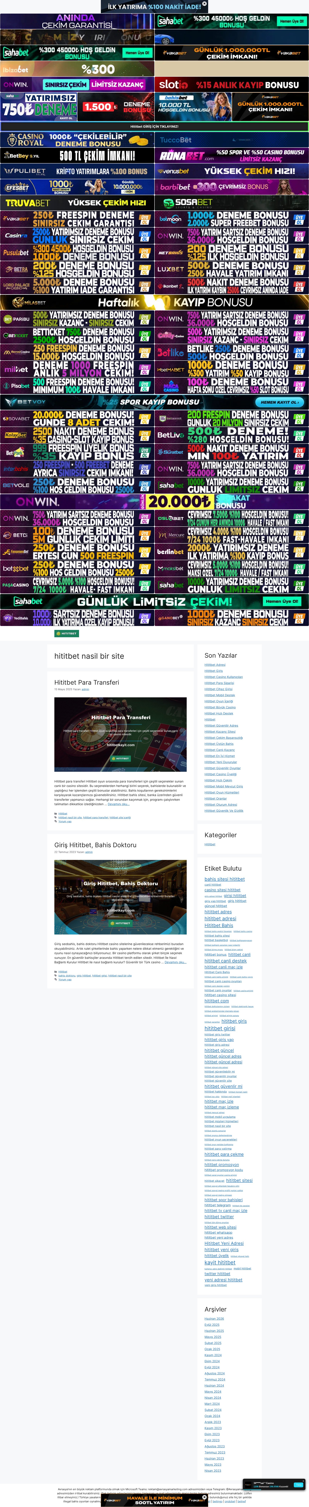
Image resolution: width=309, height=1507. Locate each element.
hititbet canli (239, 954)
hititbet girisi (99, 975)
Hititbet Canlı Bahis (217, 972)
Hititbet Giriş (214, 671)
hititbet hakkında (216, 1091)
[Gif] (154, 302)
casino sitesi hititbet (223, 889)
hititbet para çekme (224, 1154)
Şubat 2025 (213, 1343)
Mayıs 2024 (213, 1391)
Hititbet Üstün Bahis (219, 744)
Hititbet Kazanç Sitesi (220, 731)
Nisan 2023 (213, 1470)
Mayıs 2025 (213, 1337)
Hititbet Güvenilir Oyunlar (223, 768)
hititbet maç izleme (222, 1107)
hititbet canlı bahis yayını (241, 977)
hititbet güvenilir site (218, 1080)
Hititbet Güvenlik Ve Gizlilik (224, 811)
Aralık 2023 (213, 1422)
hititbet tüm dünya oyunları (217, 1222)
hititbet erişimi (211, 1015)
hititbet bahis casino (243, 931)
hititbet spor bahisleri (224, 1199)
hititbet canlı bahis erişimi (216, 977)
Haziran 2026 (214, 1318)
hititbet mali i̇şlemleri (230, 1096)
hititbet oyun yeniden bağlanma (219, 1144)
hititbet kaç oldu (212, 1096)
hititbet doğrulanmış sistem (217, 1006)
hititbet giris (234, 1021)
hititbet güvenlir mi (223, 1086)
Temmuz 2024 (215, 1379)
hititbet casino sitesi (220, 995)
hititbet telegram (218, 1205)
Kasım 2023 (213, 1428)
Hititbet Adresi (215, 665)
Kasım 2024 (213, 1355)
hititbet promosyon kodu (224, 1170)
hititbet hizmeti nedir (238, 1092)
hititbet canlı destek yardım (217, 986)
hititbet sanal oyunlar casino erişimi (221, 1175)
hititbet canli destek (226, 960)
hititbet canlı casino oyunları (223, 981)
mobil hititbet (242, 1268)
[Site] (77, 219)
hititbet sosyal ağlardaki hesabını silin (222, 1186)
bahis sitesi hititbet (225, 879)
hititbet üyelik (217, 1255)
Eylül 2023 (212, 1440)
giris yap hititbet (215, 901)
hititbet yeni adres (219, 1238)
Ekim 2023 (212, 1434)
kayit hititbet (220, 1262)
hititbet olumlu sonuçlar (215, 1131)
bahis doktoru (66, 975)
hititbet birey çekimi (234, 949)
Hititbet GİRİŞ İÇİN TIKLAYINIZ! (154, 126)
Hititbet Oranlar (216, 798)
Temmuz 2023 (215, 1452)
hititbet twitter (219, 1216)
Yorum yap (65, 821)
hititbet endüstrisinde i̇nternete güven (222, 1011)
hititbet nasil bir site (70, 817)
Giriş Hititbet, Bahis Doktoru (95, 845)
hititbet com (217, 1000)
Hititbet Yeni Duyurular (221, 762)
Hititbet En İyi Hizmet (220, 756)
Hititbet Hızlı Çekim (218, 780)
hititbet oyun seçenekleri (221, 1139)
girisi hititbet (235, 895)
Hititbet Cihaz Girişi (218, 689)
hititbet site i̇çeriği (120, 817)
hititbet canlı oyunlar (218, 990)
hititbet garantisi (212, 1022)
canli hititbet (213, 884)
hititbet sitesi (239, 1180)
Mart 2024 (212, 1404)
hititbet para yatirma (218, 1148)
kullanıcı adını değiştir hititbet (218, 1269)
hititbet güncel (219, 1050)
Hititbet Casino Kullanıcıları (224, 677)
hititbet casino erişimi (243, 991)
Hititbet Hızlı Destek (219, 713)
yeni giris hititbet (216, 1285)
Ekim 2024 (212, 1361)
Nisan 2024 (213, 1398)
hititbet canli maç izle (224, 967)
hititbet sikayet (214, 1181)
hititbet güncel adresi (223, 1062)
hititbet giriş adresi (217, 1044)
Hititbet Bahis (219, 925)
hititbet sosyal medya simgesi (218, 1195)
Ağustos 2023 (215, 1446)
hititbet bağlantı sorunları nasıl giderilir (222, 945)
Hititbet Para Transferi (86, 682)
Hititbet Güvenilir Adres (221, 725)
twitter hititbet (217, 1273)
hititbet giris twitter (217, 1034)
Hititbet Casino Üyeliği (221, 774)
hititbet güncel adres (223, 1056)
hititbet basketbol (216, 940)
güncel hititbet (216, 906)
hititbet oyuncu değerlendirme (218, 1135)
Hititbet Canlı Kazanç (220, 750)
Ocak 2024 (212, 1416)
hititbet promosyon (222, 1164)
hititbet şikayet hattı (240, 1256)
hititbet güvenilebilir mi (220, 1071)
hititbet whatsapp (218, 1232)
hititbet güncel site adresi (216, 1067)
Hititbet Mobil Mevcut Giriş (224, 786)
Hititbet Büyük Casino (220, 707)
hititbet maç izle (219, 1101)
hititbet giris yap (219, 1039)
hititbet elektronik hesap (242, 1006)
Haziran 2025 (214, 1331)
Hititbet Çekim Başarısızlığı (224, 738)
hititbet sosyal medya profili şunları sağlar (224, 1190)
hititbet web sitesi (220, 1227)
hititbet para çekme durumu (217, 1160)
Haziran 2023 (214, 1458)
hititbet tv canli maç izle (226, 1210)
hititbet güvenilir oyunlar (221, 1076)
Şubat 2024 (213, 1410)
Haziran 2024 (214, 1385)
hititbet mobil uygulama (220, 1117)
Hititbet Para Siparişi (219, 683)
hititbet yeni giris (222, 1249)
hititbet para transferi (95, 817)
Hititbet (62, 813)
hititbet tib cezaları (241, 1206)
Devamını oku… (119, 804)
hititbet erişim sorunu (229, 1015)
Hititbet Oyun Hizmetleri (222, 792)
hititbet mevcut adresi (215, 1112)
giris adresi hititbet (213, 896)
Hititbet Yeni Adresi (224, 1243)
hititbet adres (218, 911)
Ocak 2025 (212, 1349)
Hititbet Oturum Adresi (221, 804)
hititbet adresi (220, 918)
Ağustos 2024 (215, 1373)
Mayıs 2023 (213, 1464)
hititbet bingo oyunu (214, 949)
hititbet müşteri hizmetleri (221, 1121)
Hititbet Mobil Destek (220, 695)
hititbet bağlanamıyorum (241, 940)
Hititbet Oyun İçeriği (219, 701)
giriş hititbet (84, 975)
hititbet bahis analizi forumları (218, 931)
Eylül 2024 (212, 1367)
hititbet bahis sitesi (217, 935)
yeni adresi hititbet (223, 1279)
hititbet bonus (216, 955)
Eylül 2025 (212, 1325)
